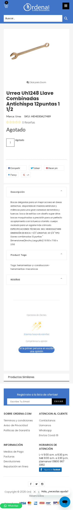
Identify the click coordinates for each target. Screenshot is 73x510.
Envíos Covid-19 (48, 435)
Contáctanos (47, 420)
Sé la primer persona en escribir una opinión (36, 350)
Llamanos (45, 425)
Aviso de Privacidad (16, 425)
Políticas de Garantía (17, 430)
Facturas (9, 456)
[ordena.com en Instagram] (42, 484)
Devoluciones (12, 461)
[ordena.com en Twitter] (36, 484)
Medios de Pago (14, 451)
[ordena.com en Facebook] (30, 484)
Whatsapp (45, 430)
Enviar (58, 401)
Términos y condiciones (18, 420)
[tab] (36, 192)
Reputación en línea (16, 466)
